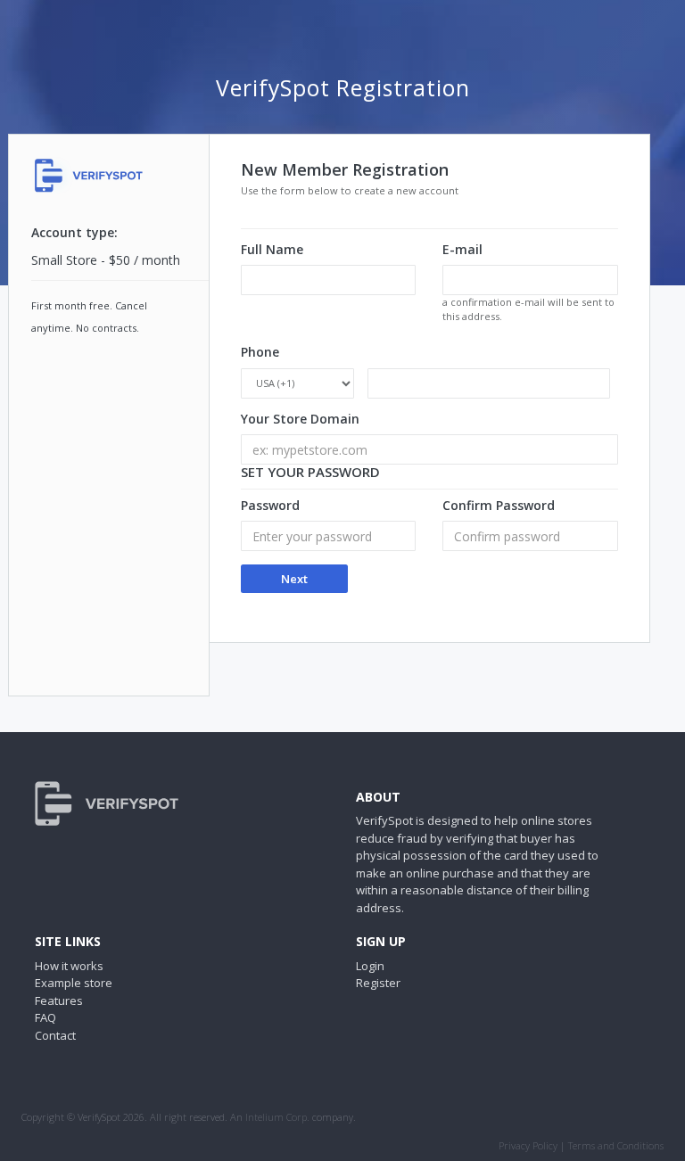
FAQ (45, 1017)
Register (378, 983)
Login (370, 966)
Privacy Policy (528, 1145)
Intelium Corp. (277, 1117)
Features (59, 1000)
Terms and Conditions (616, 1145)
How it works (69, 966)
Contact (55, 1035)
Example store (73, 983)
